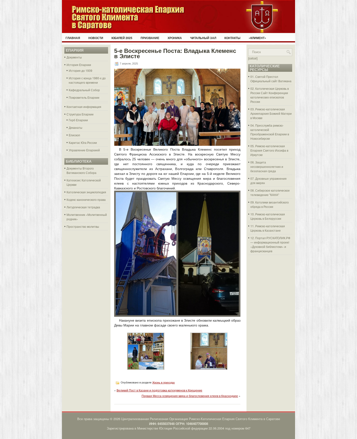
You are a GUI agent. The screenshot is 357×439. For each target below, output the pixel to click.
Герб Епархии (78, 120)
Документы (74, 57)
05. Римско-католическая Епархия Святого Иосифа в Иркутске (269, 150)
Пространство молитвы (83, 226)
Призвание (150, 38)
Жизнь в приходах (163, 382)
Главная (73, 38)
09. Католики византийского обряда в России (269, 204)
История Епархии (79, 65)
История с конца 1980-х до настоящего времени (87, 80)
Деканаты (75, 127)
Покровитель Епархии (84, 97)
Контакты (232, 38)
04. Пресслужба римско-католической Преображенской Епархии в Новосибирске (269, 131)
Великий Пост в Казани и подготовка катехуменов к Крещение (159, 390)
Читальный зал (203, 38)
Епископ (74, 135)
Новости (95, 38)
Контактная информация (84, 107)
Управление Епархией (84, 150)
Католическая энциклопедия (86, 192)
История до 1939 (80, 70)
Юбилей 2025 (121, 38)
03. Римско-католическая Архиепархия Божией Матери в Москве (271, 113)
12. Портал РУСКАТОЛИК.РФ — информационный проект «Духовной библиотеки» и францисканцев (270, 244)
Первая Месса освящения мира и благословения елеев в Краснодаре (190, 396)
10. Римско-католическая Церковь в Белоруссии (267, 216)
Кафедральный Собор (84, 90)
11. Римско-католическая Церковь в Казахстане (267, 228)
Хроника (175, 38)
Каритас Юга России (83, 142)
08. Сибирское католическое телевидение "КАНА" (270, 192)
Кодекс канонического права (86, 199)
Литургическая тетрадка (83, 207)
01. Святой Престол (264, 76)
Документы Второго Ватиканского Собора (81, 170)
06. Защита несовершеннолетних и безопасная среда (266, 166)
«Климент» (257, 38)
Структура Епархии (80, 114)
